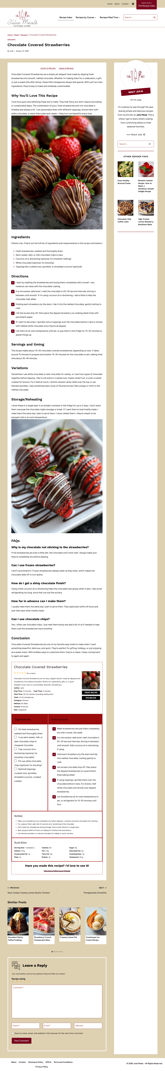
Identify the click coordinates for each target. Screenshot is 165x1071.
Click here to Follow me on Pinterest (57, 871)
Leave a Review (66, 68)
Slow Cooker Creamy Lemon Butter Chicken (28, 890)
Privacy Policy (42, 1067)
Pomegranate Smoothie (95, 890)
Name (16, 1025)
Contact (125, 4)
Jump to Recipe (48, 68)
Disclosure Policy (35, 1062)
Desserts (11, 40)
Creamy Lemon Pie (68, 937)
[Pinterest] (133, 4)
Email (47, 1025)
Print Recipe (91, 692)
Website (79, 1025)
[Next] (105, 928)
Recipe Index (65, 17)
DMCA (48, 1062)
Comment (18, 987)
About (117, 4)
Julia (11, 51)
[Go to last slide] (8, 928)
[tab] (52, 951)
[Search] (149, 144)
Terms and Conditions (63, 1062)
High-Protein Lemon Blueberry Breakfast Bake (145, 222)
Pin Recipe (91, 698)
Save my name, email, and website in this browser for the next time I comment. (48, 1033)
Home (109, 4)
